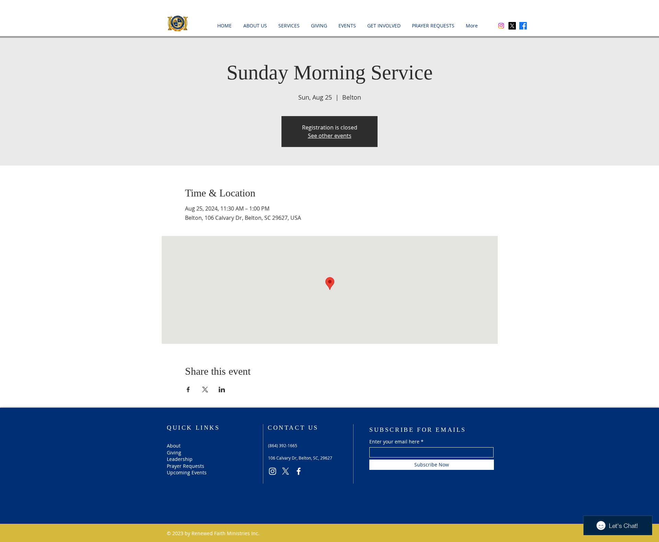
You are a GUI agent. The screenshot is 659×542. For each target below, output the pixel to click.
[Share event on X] (205, 389)
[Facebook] (523, 26)
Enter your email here (394, 441)
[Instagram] (501, 26)
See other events (329, 135)
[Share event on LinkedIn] (222, 389)
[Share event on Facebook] (188, 389)
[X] (512, 26)
